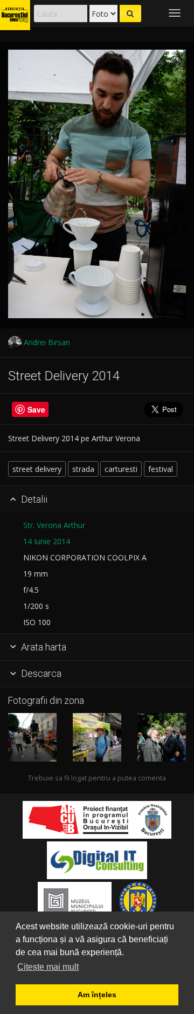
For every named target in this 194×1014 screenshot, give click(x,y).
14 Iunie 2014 (46, 541)
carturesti (121, 469)
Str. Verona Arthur (54, 525)
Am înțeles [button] (97, 994)
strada (83, 469)
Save (36, 409)
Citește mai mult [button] (48, 966)
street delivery (36, 469)
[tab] (97, 499)
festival (160, 469)
